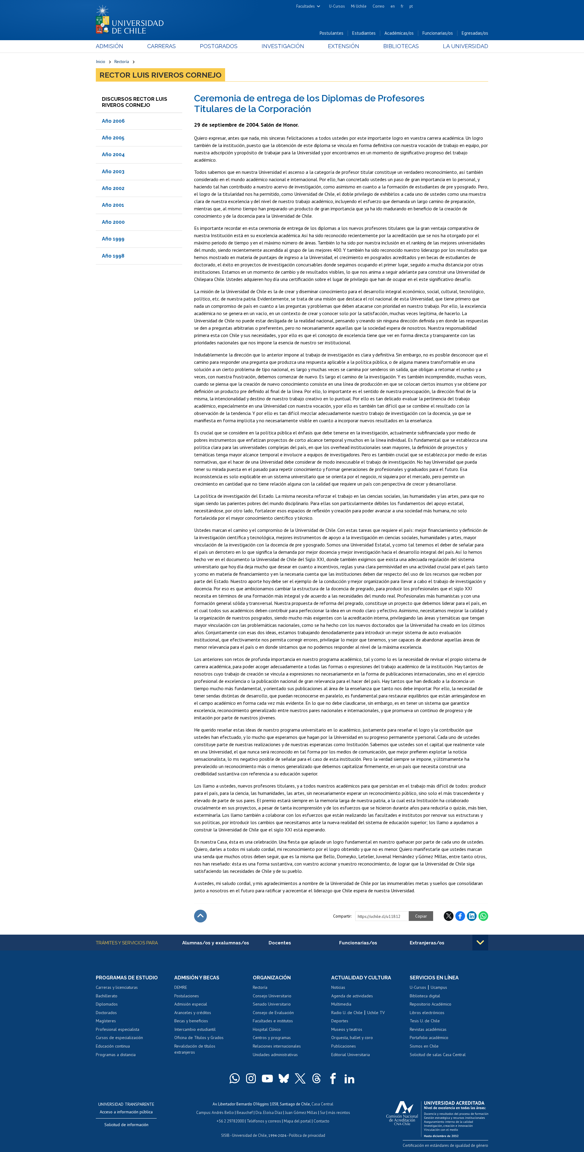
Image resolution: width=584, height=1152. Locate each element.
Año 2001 (113, 205)
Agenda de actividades (352, 996)
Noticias (338, 987)
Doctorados (106, 1012)
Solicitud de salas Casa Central (438, 1054)
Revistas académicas (428, 1029)
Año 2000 (113, 222)
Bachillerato (106, 996)
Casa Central (322, 1104)
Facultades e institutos (273, 1021)
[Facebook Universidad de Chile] (333, 1078)
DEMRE (180, 987)
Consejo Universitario (272, 996)
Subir (200, 916)
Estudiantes (364, 33)
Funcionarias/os (437, 33)
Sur (322, 1112)
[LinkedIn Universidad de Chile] (349, 1078)
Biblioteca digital (425, 996)
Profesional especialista (117, 1029)
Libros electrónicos (427, 1012)
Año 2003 (113, 171)
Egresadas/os (475, 33)
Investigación (283, 46)
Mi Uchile (359, 6)
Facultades (305, 6)
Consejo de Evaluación (273, 1012)
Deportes (339, 1021)
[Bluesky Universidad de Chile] (283, 1078)
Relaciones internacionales (277, 1046)
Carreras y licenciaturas (117, 987)
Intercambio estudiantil (195, 1029)
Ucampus (439, 987)
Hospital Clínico (267, 1029)
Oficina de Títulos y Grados (199, 1037)
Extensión (343, 46)
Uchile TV (376, 1012)
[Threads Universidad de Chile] (316, 1078)
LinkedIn (472, 916)
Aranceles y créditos (192, 1012)
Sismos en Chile (424, 1046)
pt (411, 6)
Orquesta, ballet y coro (352, 1037)
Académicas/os (399, 33)
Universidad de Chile (249, 1135)
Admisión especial (190, 1004)
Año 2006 (113, 121)
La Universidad (465, 46)
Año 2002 (113, 188)
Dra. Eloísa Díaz (268, 1112)
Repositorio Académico (430, 1004)
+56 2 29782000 (230, 1121)
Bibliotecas (401, 46)
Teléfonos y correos (264, 1121)
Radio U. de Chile (347, 1012)
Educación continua (113, 1046)
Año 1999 (113, 239)
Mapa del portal (297, 1121)
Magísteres (106, 1021)
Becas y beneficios (191, 1021)
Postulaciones (186, 996)
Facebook (460, 916)
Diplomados (107, 1004)
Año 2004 (113, 154)
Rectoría (121, 61)
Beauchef (245, 1112)
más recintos (339, 1112)
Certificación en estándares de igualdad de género (445, 1145)
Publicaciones (343, 1046)
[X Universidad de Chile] (300, 1078)
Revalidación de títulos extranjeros (194, 1049)
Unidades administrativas (275, 1054)
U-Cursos (337, 6)
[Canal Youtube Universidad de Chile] (267, 1078)
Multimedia (341, 1004)
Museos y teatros (346, 1029)
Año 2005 (113, 138)
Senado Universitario (272, 1004)
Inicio (100, 61)
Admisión (109, 46)
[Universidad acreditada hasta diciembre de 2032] (437, 1117)
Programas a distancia (116, 1054)
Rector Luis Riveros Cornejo (160, 74)
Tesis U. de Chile (425, 1021)
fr (402, 6)
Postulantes (331, 33)
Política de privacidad (307, 1135)
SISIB (225, 1135)
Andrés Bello (223, 1112)
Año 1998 (113, 256)
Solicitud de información (126, 1124)
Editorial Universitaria (350, 1054)
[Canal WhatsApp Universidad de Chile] (234, 1078)
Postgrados (219, 46)
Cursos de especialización (119, 1037)
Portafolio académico (429, 1037)
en (393, 6)
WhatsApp (483, 916)
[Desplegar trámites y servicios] (480, 942)
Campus (203, 1112)
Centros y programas (272, 1037)
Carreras (161, 46)
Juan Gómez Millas (301, 1112)
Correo (378, 6)
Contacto (321, 1121)
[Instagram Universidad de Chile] (251, 1078)
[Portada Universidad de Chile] (132, 18)
